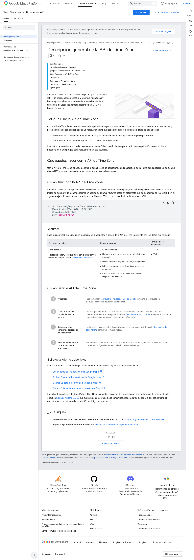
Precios (68, 3)
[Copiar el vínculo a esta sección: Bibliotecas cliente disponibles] (89, 360)
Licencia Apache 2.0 (66, 398)
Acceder (187, 3)
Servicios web (96, 528)
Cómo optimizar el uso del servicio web (59, 531)
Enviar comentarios (162, 50)
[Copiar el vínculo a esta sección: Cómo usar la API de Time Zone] (100, 288)
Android (93, 515)
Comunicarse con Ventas (167, 12)
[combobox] (142, 3)
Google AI (143, 542)
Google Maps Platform (85, 43)
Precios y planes (145, 515)
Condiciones (47, 554)
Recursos (18, 18)
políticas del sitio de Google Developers (110, 458)
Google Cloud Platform (123, 542)
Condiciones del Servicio (149, 528)
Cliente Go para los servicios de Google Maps (76, 382)
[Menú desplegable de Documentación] (96, 3)
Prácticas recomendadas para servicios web (118, 424)
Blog (104, 3)
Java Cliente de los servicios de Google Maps (76, 371)
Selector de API (48, 519)
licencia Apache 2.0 (50, 458)
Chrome (90, 542)
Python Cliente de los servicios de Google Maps (77, 377)
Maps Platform (30, 3)
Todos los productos (162, 542)
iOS (91, 519)
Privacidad (60, 554)
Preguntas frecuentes (51, 515)
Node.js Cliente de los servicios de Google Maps (77, 388)
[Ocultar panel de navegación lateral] (34, 555)
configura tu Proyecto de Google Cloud (118, 299)
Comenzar (141, 12)
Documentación (85, 3)
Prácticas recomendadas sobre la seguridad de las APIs (63, 525)
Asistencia (142, 524)
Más (113, 3)
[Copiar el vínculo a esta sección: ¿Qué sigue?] (69, 412)
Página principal (53, 43)
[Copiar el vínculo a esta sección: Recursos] (62, 229)
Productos (55, 3)
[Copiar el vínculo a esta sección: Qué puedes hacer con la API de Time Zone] (117, 161)
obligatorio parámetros (83, 258)
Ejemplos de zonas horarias (138, 314)
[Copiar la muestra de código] (172, 202)
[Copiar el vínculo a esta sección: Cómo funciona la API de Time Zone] (105, 182)
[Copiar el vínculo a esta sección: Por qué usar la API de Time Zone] (101, 119)
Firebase (103, 542)
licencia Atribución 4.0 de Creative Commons (123, 455)
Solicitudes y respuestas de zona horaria (143, 419)
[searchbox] (19, 27)
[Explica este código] (163, 202)
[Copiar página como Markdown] (59, 55)
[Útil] (168, 43)
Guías (6, 18)
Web (92, 524)
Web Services (12, 12)
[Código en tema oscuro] (168, 202)
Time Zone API (35, 12)
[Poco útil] (173, 43)
